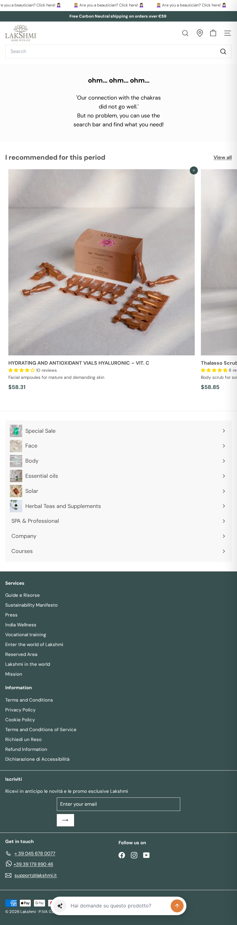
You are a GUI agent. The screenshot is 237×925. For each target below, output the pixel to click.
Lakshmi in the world (27, 664)
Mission (13, 674)
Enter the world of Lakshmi (34, 644)
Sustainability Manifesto (31, 605)
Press (11, 615)
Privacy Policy (20, 710)
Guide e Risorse (22, 595)
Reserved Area (21, 654)
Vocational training (25, 635)
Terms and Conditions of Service (41, 729)
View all (223, 157)
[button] (22, 370)
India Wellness (20, 625)
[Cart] (213, 33)
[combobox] (118, 51)
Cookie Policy (20, 720)
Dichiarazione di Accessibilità (37, 759)
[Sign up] (65, 820)
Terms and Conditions (29, 700)
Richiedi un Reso (23, 739)
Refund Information (26, 749)
